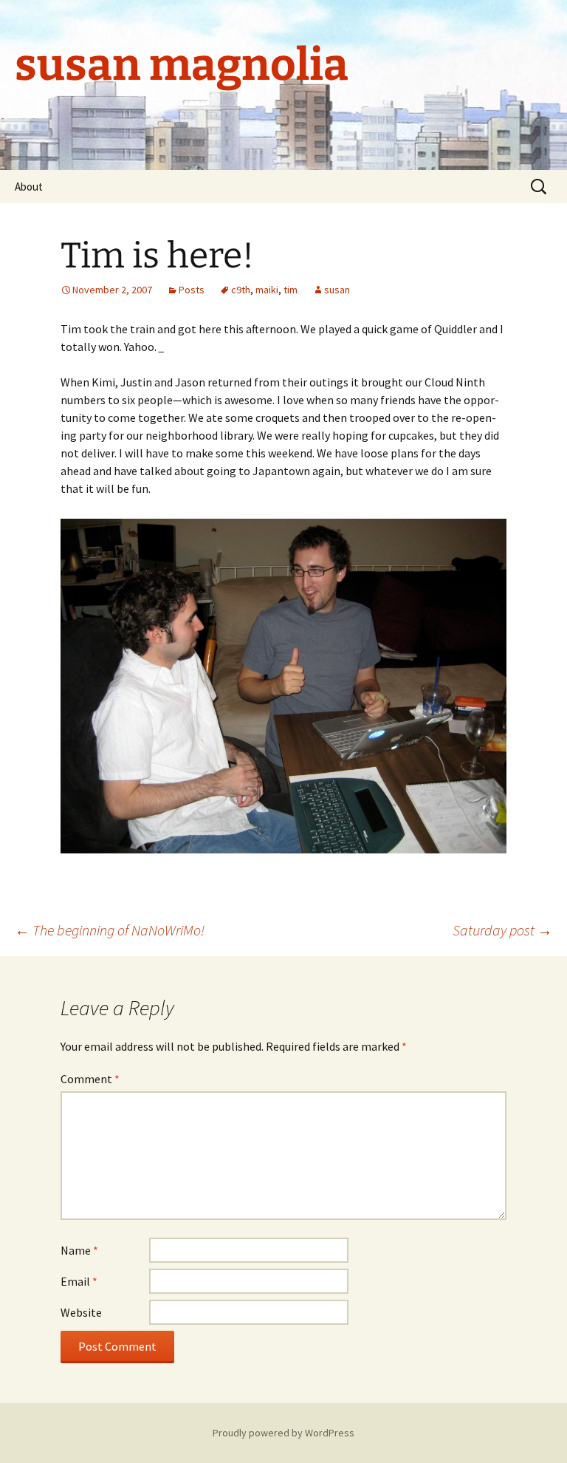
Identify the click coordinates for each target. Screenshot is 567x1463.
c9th (240, 289)
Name (79, 1250)
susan (337, 289)
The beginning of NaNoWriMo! (110, 930)
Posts (192, 289)
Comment (90, 1078)
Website (81, 1312)
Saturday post (502, 930)
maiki (266, 289)
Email (79, 1281)
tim (291, 289)
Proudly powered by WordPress (283, 1432)
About (29, 187)
